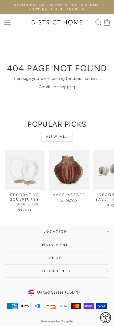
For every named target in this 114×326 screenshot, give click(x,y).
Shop (55, 258)
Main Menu (55, 245)
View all (57, 137)
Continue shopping (57, 86)
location (55, 231)
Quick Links (56, 271)
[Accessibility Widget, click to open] (105, 317)
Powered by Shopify (57, 321)
